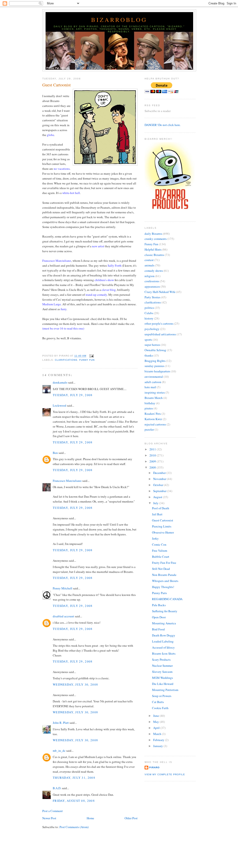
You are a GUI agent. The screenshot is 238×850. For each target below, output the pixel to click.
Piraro (154, 767)
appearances (152, 286)
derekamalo (60, 382)
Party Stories (152, 297)
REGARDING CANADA (167, 599)
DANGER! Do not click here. (163, 125)
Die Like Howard (162, 684)
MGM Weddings (162, 678)
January (158, 746)
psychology (152, 329)
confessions (152, 281)
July (156, 503)
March (157, 734)
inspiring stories (155, 392)
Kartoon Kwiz (153, 419)
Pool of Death (160, 508)
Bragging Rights (155, 361)
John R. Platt (61, 723)
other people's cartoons (159, 323)
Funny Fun (87, 360)
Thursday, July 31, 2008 (74, 777)
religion (150, 276)
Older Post (131, 818)
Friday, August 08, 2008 (74, 801)
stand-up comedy (96, 294)
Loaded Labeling (163, 641)
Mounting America (164, 623)
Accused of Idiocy (163, 647)
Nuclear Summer (162, 665)
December (159, 473)
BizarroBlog (119, 20)
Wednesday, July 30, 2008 (75, 684)
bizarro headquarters (157, 371)
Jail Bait (157, 514)
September (160, 491)
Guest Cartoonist (56, 85)
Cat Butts (158, 702)
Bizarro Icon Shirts (163, 653)
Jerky (155, 538)
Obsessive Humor (163, 532)
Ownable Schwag (155, 350)
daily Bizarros (153, 233)
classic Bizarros (154, 255)
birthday (150, 403)
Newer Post (49, 818)
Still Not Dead (161, 569)
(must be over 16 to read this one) (63, 328)
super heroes (152, 345)
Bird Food (158, 629)
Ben (55, 453)
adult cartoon (153, 382)
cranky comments (156, 239)
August (158, 497)
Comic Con (159, 544)
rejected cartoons (155, 424)
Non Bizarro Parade (164, 575)
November (160, 479)
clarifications (66, 360)
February (159, 740)
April (156, 728)
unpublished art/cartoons (160, 334)
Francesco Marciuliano (67, 481)
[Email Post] (90, 356)
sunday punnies (154, 366)
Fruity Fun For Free (164, 563)
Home (90, 818)
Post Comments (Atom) (74, 827)
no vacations (62, 169)
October (158, 485)
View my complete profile (165, 774)
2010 (153, 455)
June (156, 716)
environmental (154, 376)
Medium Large (51, 304)
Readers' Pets (153, 413)
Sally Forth (115, 265)
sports (148, 339)
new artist (98, 246)
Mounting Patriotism (165, 690)
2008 (153, 467)
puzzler (149, 429)
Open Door (159, 617)
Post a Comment (52, 811)
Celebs (149, 313)
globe (50, 135)
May (156, 722)
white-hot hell (71, 193)
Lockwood (59, 405)
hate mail (150, 387)
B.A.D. (57, 788)
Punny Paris (159, 593)
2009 (153, 461)
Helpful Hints (153, 249)
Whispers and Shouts (165, 581)
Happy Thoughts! (163, 587)
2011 (153, 449)
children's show (104, 280)
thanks (149, 355)
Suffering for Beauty (164, 611)
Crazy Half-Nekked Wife (160, 292)
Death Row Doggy (163, 635)
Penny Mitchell (62, 588)
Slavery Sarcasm (162, 672)
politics (149, 308)
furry (63, 309)
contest (149, 260)
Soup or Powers (161, 696)
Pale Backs (159, 605)
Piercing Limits (161, 526)
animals (149, 265)
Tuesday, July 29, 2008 (73, 395)
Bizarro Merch (154, 398)
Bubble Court (160, 556)
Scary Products (161, 659)
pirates (149, 408)
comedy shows (154, 271)
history (149, 318)
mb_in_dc (59, 750)
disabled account (63, 616)
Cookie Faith (160, 708)
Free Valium (159, 550)
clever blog (109, 290)
